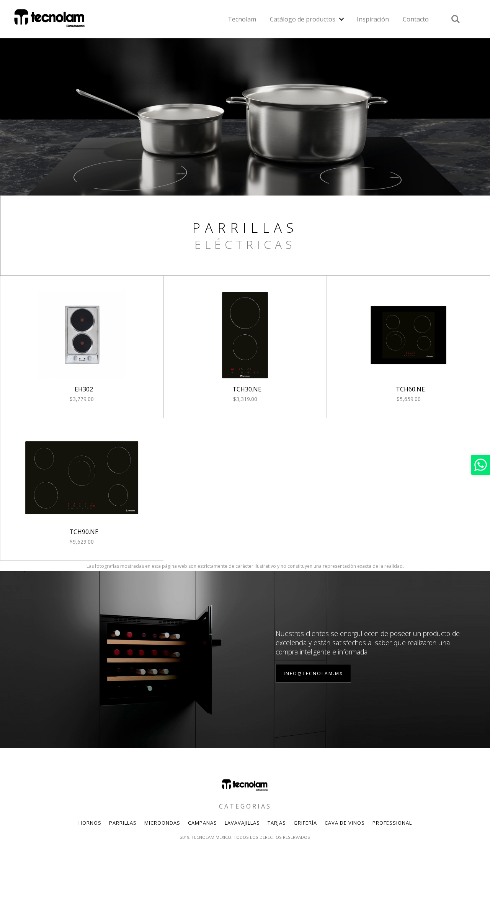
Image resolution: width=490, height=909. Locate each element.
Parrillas (123, 822)
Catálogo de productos (302, 19)
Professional (392, 822)
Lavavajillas (242, 822)
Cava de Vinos (345, 822)
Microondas (162, 822)
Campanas (202, 822)
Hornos (89, 822)
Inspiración (373, 19)
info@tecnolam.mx (313, 673)
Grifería (305, 822)
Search (455, 15)
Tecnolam (242, 19)
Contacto (416, 19)
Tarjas (277, 822)
